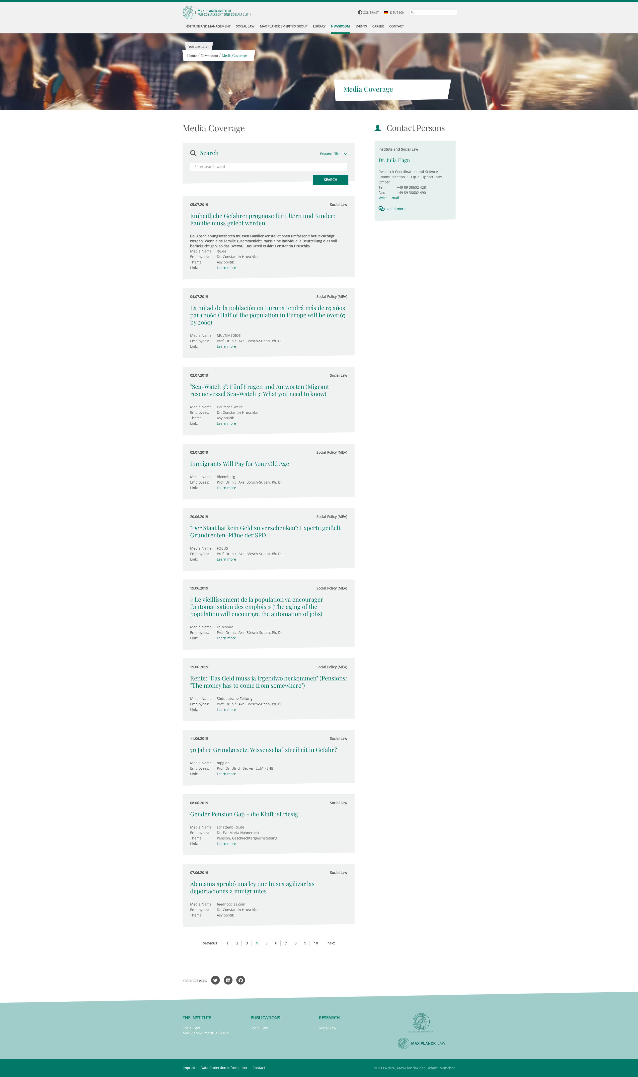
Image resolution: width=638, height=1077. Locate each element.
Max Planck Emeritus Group (206, 1033)
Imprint (189, 1067)
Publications (265, 1017)
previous (210, 943)
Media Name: (201, 251)
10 (316, 943)
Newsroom (209, 55)
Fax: (382, 192)
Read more (396, 208)
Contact (258, 1067)
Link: (194, 267)
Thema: (196, 262)
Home (192, 55)
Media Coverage (234, 55)
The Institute (197, 1017)
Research (329, 1017)
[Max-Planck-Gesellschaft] (421, 1023)
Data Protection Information (224, 1067)
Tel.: (382, 187)
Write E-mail (389, 197)
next (331, 943)
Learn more (226, 267)
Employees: (199, 256)
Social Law (191, 1028)
